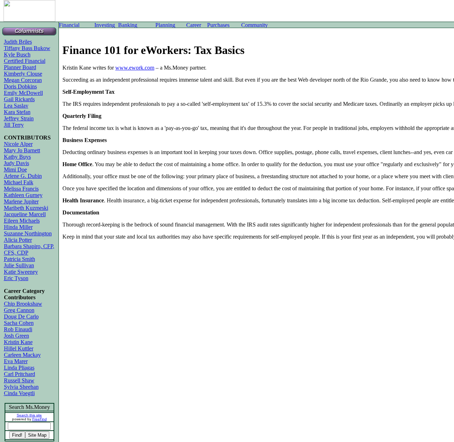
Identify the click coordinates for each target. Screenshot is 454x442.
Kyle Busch (17, 54)
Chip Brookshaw (23, 304)
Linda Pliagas (19, 368)
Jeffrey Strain (19, 118)
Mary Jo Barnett (22, 150)
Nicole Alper (18, 144)
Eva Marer (16, 361)
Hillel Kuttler (18, 348)
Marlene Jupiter (21, 201)
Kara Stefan (17, 112)
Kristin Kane (18, 342)
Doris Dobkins (20, 86)
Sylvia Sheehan (21, 387)
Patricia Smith (19, 259)
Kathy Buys (17, 157)
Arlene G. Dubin (23, 176)
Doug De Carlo (21, 316)
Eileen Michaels (22, 221)
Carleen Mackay (22, 355)
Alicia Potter (18, 240)
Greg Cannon (19, 310)
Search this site (29, 415)
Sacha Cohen (19, 323)
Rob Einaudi (18, 329)
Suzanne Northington (28, 233)
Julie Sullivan (19, 265)
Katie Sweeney (21, 272)
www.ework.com (134, 68)
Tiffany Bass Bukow (27, 48)
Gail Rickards (19, 99)
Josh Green (16, 336)
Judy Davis (16, 163)
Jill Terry (14, 125)
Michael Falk (18, 182)
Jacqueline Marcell (25, 214)
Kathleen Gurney (23, 195)
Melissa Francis (21, 189)
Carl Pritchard (19, 374)
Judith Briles (18, 42)
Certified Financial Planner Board (24, 64)
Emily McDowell (23, 93)
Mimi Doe (15, 170)
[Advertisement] (165, 10)
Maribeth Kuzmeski (26, 208)
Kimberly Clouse (23, 74)
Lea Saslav (16, 106)
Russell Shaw (19, 380)
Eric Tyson (16, 278)
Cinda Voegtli (19, 393)
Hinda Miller (18, 227)
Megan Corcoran (23, 80)
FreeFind (39, 419)
